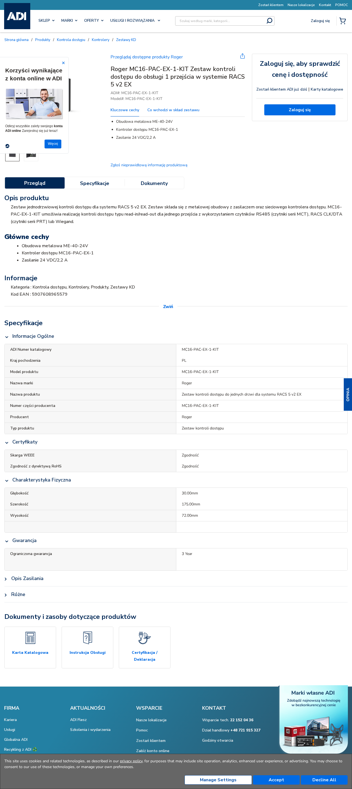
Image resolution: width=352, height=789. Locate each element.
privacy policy (131, 761)
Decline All (324, 780)
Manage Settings (218, 780)
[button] (348, 394)
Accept (276, 780)
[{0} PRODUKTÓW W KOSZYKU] (343, 21)
